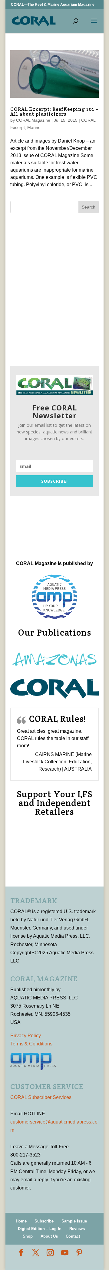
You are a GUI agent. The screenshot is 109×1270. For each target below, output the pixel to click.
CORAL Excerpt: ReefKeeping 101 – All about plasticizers (54, 111)
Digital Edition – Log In (39, 1228)
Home (21, 1221)
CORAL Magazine (33, 120)
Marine (34, 127)
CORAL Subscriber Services (40, 1097)
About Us (49, 1236)
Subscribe (44, 1221)
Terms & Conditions (31, 1043)
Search (88, 207)
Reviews (77, 1228)
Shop (28, 1236)
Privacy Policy (25, 1035)
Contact (73, 1236)
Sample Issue (74, 1221)
